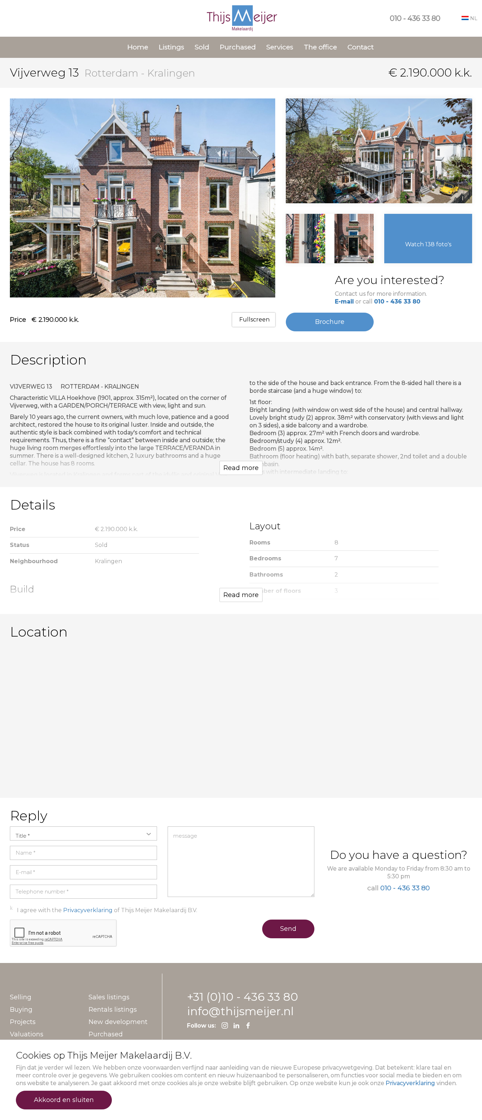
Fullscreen (254, 319)
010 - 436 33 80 (415, 18)
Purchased (238, 47)
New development (118, 1022)
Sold (202, 47)
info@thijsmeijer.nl (240, 1011)
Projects (23, 1022)
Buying (21, 1009)
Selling (20, 997)
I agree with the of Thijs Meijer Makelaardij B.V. (107, 910)
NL (473, 18)
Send (288, 929)
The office (320, 47)
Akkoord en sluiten (64, 1100)
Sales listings (109, 997)
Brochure (329, 322)
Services (279, 47)
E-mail (344, 301)
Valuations (26, 1034)
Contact (361, 47)
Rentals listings (113, 1009)
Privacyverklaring (410, 1083)
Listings (171, 47)
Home (137, 47)
